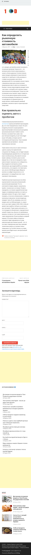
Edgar (14, 47)
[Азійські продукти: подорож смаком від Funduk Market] (7, 528)
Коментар (5, 299)
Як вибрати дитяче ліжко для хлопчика (14, 427)
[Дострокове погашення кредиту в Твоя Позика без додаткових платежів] (7, 496)
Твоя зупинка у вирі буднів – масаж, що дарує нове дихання (21, 507)
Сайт (3, 334)
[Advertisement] (16, 23)
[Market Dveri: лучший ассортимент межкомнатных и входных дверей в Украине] (7, 515)
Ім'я (3, 320)
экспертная (5, 123)
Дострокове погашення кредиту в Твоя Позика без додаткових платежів (21, 498)
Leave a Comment (21, 47)
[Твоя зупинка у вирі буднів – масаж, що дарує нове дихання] (7, 506)
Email (4, 327)
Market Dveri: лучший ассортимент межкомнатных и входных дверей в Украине (13, 408)
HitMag (18, 553)
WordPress (11, 553)
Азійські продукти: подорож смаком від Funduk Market (19, 529)
